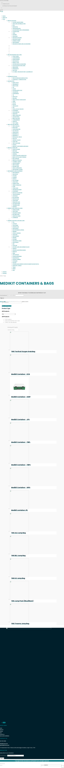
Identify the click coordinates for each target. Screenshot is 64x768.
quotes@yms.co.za (4, 745)
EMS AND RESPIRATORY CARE (13, 321)
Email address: (3, 295)
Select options (62, 766)
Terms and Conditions (4, 735)
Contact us (2, 734)
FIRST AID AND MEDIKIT (11, 322)
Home (1, 301)
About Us (1, 729)
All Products (9, 319)
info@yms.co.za (4, 743)
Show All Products (6, 306)
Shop (1, 732)
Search (42, 765)
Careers (1, 731)
